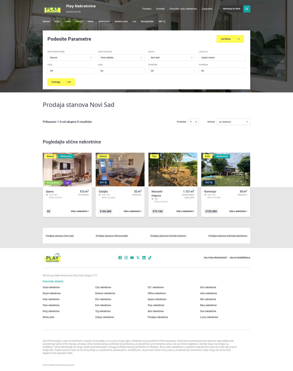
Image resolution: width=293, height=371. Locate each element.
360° (160, 21)
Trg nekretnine (102, 311)
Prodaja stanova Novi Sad (60, 235)
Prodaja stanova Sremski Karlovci (168, 235)
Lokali (68, 21)
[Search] (246, 8)
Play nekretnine (156, 305)
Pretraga (56, 82)
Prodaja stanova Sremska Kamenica (227, 235)
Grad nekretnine (51, 287)
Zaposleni (207, 8)
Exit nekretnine (103, 305)
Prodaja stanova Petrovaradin (112, 235)
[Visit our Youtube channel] (132, 258)
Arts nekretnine (156, 311)
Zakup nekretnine (104, 317)
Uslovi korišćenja (240, 257)
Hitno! (91, 21)
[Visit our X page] (138, 258)
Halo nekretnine (208, 293)
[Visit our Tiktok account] (150, 258)
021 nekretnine (156, 287)
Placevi (79, 21)
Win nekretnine (208, 299)
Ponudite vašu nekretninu (183, 8)
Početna (147, 8)
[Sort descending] (196, 121)
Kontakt (160, 8)
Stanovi (46, 21)
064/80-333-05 (73, 11)
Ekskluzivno (104, 21)
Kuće (57, 21)
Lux (134, 21)
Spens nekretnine (157, 299)
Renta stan (48, 317)
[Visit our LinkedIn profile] (144, 258)
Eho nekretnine (103, 299)
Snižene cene (121, 21)
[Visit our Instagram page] (126, 258)
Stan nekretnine (51, 305)
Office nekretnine (157, 293)
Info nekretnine (208, 287)
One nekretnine (208, 311)
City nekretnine (103, 287)
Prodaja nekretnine (158, 317)
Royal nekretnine (52, 293)
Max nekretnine (208, 305)
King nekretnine (51, 311)
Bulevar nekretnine (105, 293)
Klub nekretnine (51, 299)
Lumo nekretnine (209, 317)
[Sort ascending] (191, 121)
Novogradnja (147, 21)
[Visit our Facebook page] (120, 258)
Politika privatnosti (215, 257)
